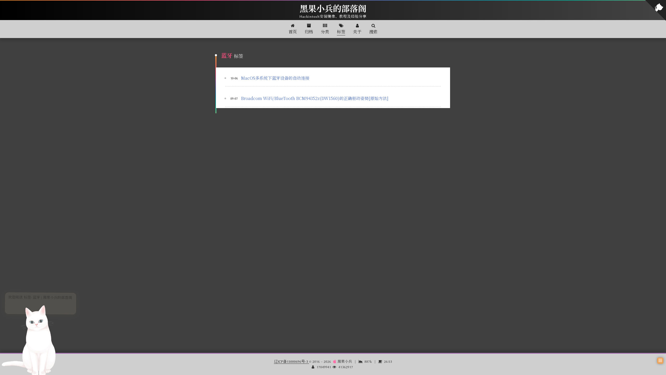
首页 (293, 32)
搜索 (373, 32)
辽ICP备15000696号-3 (291, 361)
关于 (357, 32)
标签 (341, 32)
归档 (309, 32)
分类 (325, 32)
